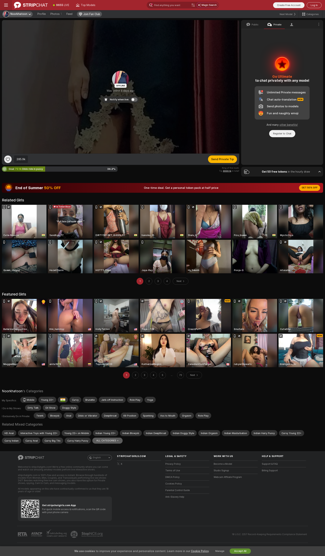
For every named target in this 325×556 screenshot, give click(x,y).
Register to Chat (282, 133)
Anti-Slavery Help (174, 497)
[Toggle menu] (6, 5)
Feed (69, 14)
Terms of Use (172, 470)
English (97, 457)
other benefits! (288, 124)
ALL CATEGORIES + (107, 440)
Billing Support (270, 470)
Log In (314, 5)
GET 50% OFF (309, 187)
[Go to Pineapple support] (74, 534)
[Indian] (63, 400)
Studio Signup (221, 470)
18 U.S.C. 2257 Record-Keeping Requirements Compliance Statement (269, 534)
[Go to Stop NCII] (92, 534)
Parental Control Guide (177, 490)
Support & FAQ (270, 464)
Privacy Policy (173, 464)
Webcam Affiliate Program (228, 477)
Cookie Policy (200, 551)
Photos (56, 14)
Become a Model (223, 464)
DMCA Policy (172, 477)
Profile (41, 14)
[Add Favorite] (8, 159)
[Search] (193, 5)
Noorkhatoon (12, 391)
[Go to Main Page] (31, 5)
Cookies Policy (173, 483)
